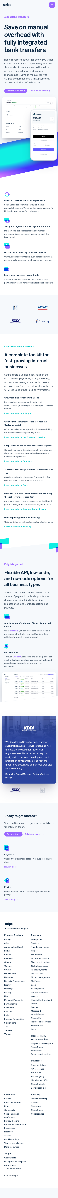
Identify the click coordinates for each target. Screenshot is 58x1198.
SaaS (33, 984)
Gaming (34, 996)
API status (36, 1072)
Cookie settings (11, 1139)
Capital (7, 954)
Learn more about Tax (15, 485)
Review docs (10, 866)
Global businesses (39, 965)
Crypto (7, 969)
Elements (8, 977)
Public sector (37, 1025)
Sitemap (8, 1135)
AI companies (37, 988)
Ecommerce (36, 954)
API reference (37, 1068)
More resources (11, 1146)
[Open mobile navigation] (52, 5)
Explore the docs (14, 90)
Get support (10, 1157)
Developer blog (38, 1087)
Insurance (35, 1007)
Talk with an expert (38, 90)
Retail (33, 1029)
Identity (8, 984)
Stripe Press (37, 1110)
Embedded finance (40, 958)
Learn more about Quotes (17, 461)
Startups (35, 943)
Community (9, 1110)
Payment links (10, 1003)
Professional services (41, 1021)
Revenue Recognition (14, 1019)
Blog (6, 1106)
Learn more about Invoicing (18, 526)
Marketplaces (37, 973)
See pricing (10, 899)
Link (6, 996)
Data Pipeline (10, 973)
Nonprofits (36, 1018)
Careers (35, 1102)
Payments (9, 1007)
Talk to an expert (33, 834)
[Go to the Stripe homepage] (8, 924)
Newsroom (36, 1106)
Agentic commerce (40, 947)
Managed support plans (15, 1161)
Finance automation (40, 962)
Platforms (35, 981)
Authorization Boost (13, 947)
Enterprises (36, 939)
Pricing (7, 939)
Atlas (6, 943)
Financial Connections (14, 981)
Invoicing (13, 630)
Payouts (8, 1011)
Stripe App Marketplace (42, 1043)
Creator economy (39, 992)
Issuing (7, 992)
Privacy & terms (11, 1120)
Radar (7, 1015)
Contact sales (37, 1113)
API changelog (38, 1076)
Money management (40, 977)
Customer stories (12, 1102)
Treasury (8, 1034)
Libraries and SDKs (40, 1080)
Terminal (8, 1030)
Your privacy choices (13, 1143)
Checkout (8, 958)
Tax (6, 1026)
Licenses (8, 1131)
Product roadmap (39, 1098)
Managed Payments (13, 1000)
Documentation (38, 1065)
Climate (7, 962)
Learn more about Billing (16, 413)
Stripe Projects (38, 1084)
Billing (7, 950)
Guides (7, 1098)
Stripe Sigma (10, 1022)
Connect (17, 656)
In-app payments (39, 969)
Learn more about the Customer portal (23, 437)
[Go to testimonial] (27, 781)
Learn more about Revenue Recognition (24, 509)
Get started (12, 834)
